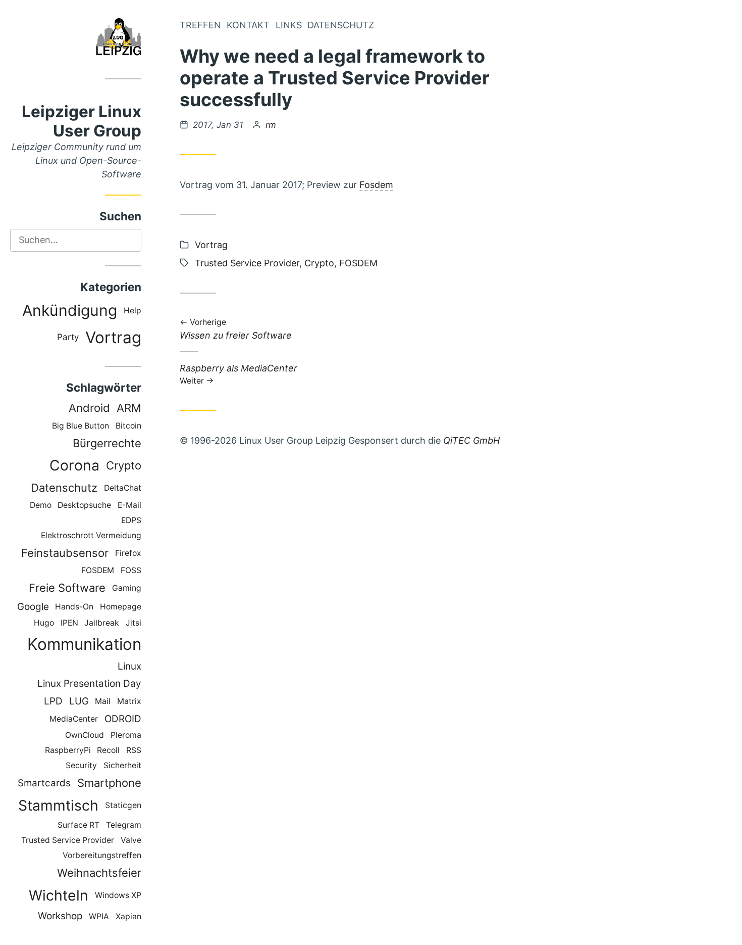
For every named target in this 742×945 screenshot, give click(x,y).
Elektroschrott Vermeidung (91, 535)
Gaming (126, 588)
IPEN (69, 623)
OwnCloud (84, 735)
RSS (133, 750)
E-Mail (129, 505)
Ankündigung (69, 310)
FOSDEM (97, 570)
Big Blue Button (80, 426)
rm (271, 125)
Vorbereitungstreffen (102, 855)
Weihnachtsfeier (99, 872)
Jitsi (133, 623)
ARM (129, 407)
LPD (53, 701)
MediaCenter (73, 719)
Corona (74, 465)
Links (289, 25)
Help (132, 310)
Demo (40, 505)
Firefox (128, 553)
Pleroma (126, 735)
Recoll (108, 750)
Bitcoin (128, 426)
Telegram (123, 825)
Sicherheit (122, 765)
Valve (131, 840)
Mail (103, 701)
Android (89, 407)
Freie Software (67, 587)
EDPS (131, 520)
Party (68, 337)
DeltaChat (122, 488)
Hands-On (74, 606)
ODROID (122, 719)
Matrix (129, 701)
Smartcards (44, 783)
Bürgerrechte (107, 443)
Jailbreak (101, 623)
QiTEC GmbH (471, 440)
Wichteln (58, 895)
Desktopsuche (84, 505)
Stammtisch (58, 805)
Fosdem (376, 184)
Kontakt (248, 25)
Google (33, 606)
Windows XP (118, 895)
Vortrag (113, 337)
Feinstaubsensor (65, 552)
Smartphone (109, 782)
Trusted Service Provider (67, 840)
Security (81, 765)
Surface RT (78, 825)
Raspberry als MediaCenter (238, 374)
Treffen (200, 25)
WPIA (99, 916)
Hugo (44, 623)
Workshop (60, 916)
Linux (129, 666)
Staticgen (123, 805)
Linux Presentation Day (89, 683)
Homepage (120, 606)
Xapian (128, 916)
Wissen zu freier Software (236, 329)
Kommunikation (84, 644)
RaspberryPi (68, 750)
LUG (79, 701)
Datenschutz (64, 487)
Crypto (123, 465)
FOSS (131, 570)
